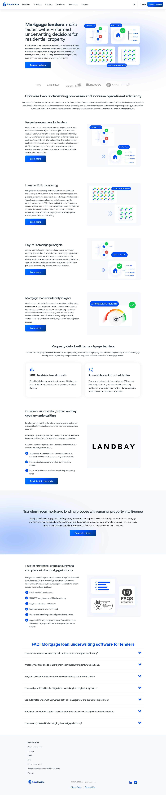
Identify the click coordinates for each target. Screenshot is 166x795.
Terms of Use (90, 787)
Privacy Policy (76, 787)
